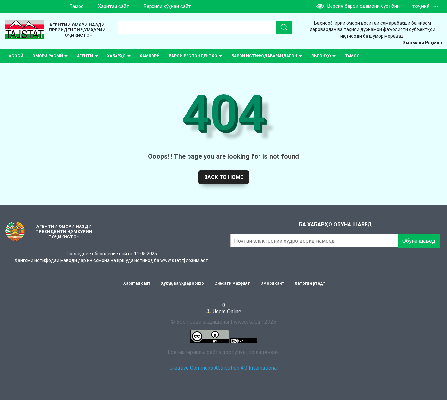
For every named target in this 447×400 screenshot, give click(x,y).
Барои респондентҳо (193, 56)
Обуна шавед (418, 241)
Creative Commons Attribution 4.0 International (224, 368)
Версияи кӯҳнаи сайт (167, 6)
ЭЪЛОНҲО (321, 56)
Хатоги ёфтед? (310, 283)
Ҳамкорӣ (150, 56)
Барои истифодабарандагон (264, 56)
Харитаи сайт (113, 6)
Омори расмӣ (47, 56)
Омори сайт (272, 283)
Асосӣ (16, 56)
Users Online (226, 308)
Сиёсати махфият (232, 283)
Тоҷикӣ (421, 6)
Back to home (223, 177)
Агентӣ (85, 56)
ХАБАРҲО (116, 56)
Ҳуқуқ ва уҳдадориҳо (182, 283)
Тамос (76, 6)
